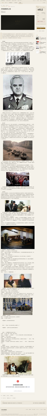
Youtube (41, 0)
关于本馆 (27, 409)
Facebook (38, 0)
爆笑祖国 (11, 2)
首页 (3, 2)
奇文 (6, 2)
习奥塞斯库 (4, 395)
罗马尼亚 (8, 395)
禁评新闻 (16, 2)
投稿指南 (30, 409)
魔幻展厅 (4, 5)
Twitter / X (34, 0)
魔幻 (21, 2)
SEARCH (44, 2)
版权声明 (45, 409)
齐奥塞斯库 (11, 395)
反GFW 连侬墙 (44, 0)
